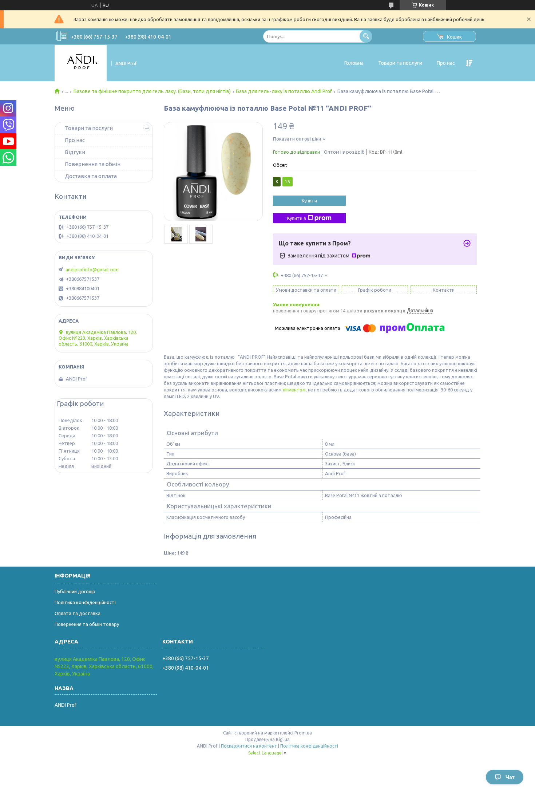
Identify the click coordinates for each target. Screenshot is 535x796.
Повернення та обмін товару (87, 624)
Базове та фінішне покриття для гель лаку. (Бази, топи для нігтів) (152, 91)
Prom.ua (303, 732)
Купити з (296, 218)
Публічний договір (75, 591)
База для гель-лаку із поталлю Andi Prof (284, 91)
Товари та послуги (400, 63)
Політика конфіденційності (85, 602)
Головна (354, 63)
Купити (309, 200)
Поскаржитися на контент (249, 746)
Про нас (446, 63)
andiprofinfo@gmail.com (92, 269)
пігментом (294, 389)
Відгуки (75, 152)
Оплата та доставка (77, 613)
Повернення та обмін (92, 164)
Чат (510, 777)
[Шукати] (366, 36)
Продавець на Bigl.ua (267, 739)
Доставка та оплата (91, 176)
